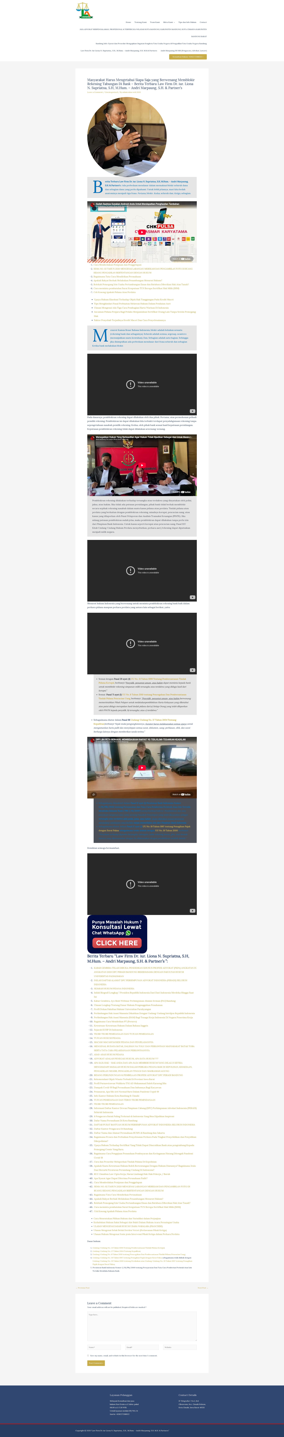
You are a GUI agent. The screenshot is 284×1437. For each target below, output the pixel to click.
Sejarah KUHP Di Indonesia (108, 1029)
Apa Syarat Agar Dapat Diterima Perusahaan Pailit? (121, 1178)
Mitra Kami (168, 22)
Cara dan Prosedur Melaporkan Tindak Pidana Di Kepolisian (125, 1161)
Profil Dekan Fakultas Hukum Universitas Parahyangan (122, 1009)
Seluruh (148, 334)
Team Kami (155, 22)
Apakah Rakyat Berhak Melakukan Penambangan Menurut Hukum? (128, 280)
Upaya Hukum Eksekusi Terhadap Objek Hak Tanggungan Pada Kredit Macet (134, 299)
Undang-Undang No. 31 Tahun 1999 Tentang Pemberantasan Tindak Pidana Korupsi (128, 1248)
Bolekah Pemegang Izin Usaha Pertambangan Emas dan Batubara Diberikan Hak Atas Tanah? (141, 284)
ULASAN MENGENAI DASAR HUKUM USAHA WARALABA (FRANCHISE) (128, 1226)
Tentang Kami (141, 22)
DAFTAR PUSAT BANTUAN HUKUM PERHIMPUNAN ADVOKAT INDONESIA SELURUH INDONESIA (144, 1124)
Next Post (203, 1288)
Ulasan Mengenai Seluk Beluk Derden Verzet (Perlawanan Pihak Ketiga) (130, 1230)
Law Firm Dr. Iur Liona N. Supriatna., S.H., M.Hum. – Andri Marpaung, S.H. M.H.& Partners (119, 51)
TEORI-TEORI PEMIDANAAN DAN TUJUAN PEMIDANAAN (124, 1034)
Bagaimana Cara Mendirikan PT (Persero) (115, 1021)
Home (128, 22)
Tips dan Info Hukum (187, 22)
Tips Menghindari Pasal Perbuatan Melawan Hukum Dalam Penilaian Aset (132, 303)
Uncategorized (111, 92)
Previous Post (83, 1288)
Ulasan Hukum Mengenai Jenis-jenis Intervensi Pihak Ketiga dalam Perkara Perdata (136, 1234)
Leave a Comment (95, 92)
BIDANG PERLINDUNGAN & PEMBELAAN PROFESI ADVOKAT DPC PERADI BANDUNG (138, 1075)
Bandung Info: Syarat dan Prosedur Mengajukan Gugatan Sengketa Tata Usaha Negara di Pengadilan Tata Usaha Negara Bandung (151, 43)
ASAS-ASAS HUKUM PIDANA (109, 1054)
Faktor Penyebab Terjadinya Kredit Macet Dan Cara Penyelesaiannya (130, 320)
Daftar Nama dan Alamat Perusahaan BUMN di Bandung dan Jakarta (129, 1132)
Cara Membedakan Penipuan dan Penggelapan (117, 264)
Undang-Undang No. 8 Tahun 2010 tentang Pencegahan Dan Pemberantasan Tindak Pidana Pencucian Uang (139, 1254)
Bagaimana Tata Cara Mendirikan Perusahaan (117, 276)
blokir (154, 330)
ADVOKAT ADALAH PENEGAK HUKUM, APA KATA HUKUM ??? (126, 1058)
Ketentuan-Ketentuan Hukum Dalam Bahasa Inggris (121, 1025)
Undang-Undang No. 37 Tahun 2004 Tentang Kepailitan (116, 1251)
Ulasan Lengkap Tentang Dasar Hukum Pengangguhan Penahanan (128, 1005)
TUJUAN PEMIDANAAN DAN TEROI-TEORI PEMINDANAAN (124, 1099)
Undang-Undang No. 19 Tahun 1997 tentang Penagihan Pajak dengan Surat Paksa (127, 1258)
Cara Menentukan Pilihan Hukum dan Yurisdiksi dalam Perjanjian (127, 1218)
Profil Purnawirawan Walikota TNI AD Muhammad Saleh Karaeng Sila (130, 1083)
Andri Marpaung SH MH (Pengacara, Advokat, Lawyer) (184, 51)
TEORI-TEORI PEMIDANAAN (109, 1104)
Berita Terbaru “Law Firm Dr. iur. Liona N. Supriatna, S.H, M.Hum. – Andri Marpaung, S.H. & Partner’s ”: (138, 958)
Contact (203, 22)
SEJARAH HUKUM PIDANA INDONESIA (114, 988)
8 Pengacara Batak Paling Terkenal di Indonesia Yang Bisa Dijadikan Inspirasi (134, 1116)
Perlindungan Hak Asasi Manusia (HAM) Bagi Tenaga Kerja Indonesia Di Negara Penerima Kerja (143, 1017)
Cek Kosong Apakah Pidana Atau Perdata (115, 292)
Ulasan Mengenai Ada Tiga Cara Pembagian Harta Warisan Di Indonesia (131, 307)
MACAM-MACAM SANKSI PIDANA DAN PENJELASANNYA (123, 1042)
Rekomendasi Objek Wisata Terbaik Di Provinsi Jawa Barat (124, 1079)
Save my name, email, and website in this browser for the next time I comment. (123, 1356)
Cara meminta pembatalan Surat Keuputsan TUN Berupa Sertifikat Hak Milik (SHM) (136, 288)
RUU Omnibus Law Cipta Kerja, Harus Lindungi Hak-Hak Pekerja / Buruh (132, 1174)
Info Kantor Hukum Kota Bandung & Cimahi (116, 1095)
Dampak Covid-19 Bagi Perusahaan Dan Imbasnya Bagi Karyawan (127, 1087)
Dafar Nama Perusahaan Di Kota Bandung (115, 1120)
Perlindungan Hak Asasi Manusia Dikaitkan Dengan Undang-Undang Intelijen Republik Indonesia (144, 1013)
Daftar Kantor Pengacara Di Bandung (113, 1128)
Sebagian (153, 338)
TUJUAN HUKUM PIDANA (107, 1038)
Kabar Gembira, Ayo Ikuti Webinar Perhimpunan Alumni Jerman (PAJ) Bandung (135, 1000)
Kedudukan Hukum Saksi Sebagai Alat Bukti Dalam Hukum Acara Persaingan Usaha (136, 1222)
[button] (188, 57)
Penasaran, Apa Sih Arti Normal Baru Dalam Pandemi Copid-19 (126, 1091)
